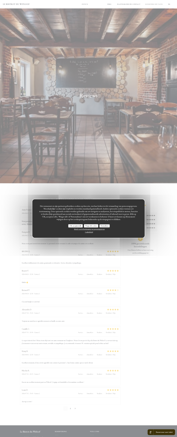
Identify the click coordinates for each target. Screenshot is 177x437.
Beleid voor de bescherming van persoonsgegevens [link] (89, 229)
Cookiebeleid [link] (89, 232)
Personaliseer (104, 226)
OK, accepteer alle (75, 226)
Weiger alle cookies (91, 226)
